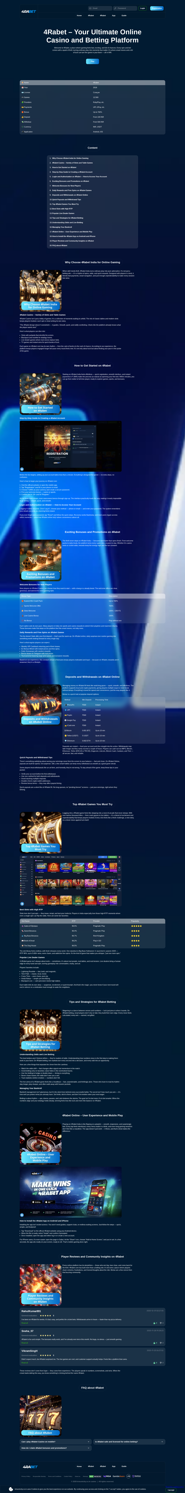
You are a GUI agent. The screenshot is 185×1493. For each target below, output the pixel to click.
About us (77, 1476)
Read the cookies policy (175, 1487)
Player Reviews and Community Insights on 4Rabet (73, 241)
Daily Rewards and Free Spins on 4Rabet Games (72, 190)
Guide (124, 15)
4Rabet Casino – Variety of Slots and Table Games (72, 163)
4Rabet (91, 15)
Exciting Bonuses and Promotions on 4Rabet (70, 181)
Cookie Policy (68, 1476)
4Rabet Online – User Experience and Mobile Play (72, 232)
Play (92, 61)
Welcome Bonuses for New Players (66, 186)
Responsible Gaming (39, 1476)
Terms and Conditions (54, 1476)
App (113, 15)
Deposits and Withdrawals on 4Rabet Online (70, 195)
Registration (157, 8)
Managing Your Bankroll (62, 227)
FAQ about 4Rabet (59, 245)
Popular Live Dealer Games (63, 213)
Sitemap (85, 1476)
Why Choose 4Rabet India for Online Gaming (70, 158)
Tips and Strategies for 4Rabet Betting (67, 218)
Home (79, 15)
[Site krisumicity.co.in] (29, 11)
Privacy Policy (26, 1476)
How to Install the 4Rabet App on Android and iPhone (73, 236)
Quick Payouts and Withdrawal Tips (66, 199)
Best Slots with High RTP (62, 209)
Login (142, 8)
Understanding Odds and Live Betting (67, 222)
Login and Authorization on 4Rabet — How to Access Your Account (79, 177)
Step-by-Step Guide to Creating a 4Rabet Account (72, 172)
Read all (25, 1323)
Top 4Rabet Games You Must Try (65, 204)
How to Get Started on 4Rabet (64, 167)
